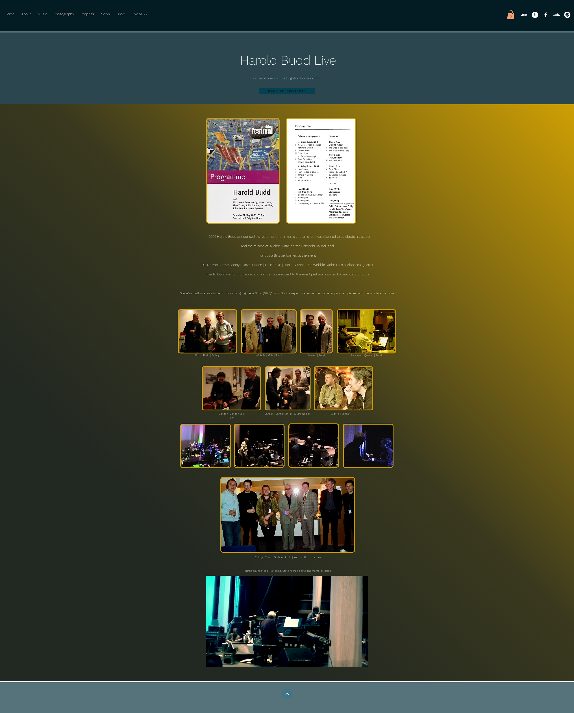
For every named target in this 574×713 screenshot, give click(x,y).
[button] (511, 14)
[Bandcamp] (524, 15)
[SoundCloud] (556, 15)
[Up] (287, 694)
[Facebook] (546, 15)
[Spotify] (567, 15)
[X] (535, 15)
